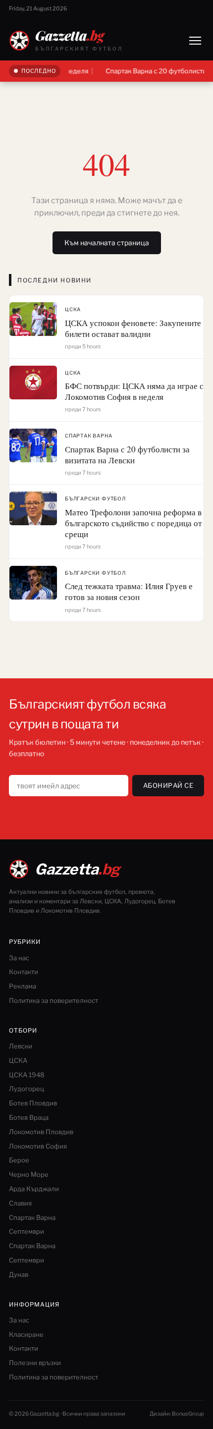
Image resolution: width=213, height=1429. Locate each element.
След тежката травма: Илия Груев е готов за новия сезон (129, 591)
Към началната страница (106, 242)
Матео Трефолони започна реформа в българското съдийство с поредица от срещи (133, 523)
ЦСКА (73, 309)
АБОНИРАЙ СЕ (168, 785)
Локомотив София (38, 1146)
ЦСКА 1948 (27, 1075)
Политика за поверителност (53, 1000)
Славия (20, 1203)
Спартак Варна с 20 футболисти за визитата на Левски (127, 454)
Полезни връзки (35, 1363)
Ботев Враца (29, 1117)
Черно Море (29, 1174)
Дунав (18, 1274)
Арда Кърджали (34, 1189)
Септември (26, 1231)
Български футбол (95, 498)
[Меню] (195, 41)
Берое (19, 1160)
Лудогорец (26, 1089)
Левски (20, 1046)
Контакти (23, 972)
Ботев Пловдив (33, 1103)
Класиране (26, 1334)
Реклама (22, 986)
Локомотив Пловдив (41, 1132)
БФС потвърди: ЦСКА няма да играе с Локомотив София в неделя (134, 391)
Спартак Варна (88, 436)
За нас (19, 958)
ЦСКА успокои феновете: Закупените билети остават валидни (133, 328)
